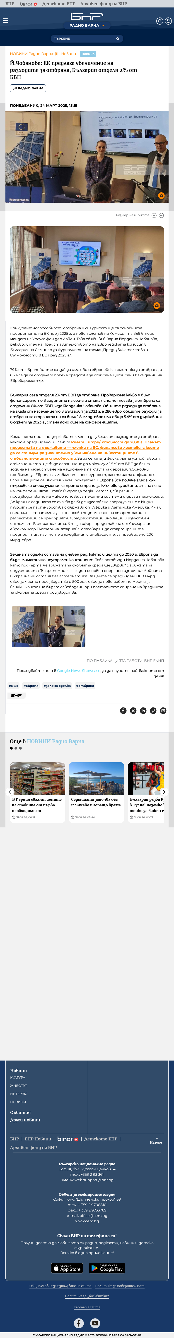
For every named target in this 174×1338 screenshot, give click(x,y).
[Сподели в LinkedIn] (143, 710)
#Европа (31, 686)
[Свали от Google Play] (107, 1268)
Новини (68, 54)
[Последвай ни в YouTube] (95, 1323)
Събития (20, 1112)
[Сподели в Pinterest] (153, 710)
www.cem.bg (87, 1221)
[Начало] (87, 16)
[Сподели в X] (133, 710)
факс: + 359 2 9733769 (87, 1210)
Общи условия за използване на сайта (60, 1286)
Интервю (18, 1094)
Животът (18, 1086)
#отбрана (85, 686)
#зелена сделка (57, 686)
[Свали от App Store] (67, 1268)
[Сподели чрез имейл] (163, 710)
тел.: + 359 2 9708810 (87, 1205)
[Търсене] (117, 38)
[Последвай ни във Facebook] (78, 1323)
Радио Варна (31, 88)
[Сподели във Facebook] (123, 710)
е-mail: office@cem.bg (87, 1216)
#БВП (13, 686)
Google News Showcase (78, 671)
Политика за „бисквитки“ (87, 1296)
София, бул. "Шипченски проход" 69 (87, 1199)
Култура (17, 1077)
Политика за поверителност (120, 1286)
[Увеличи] (154, 215)
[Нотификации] (160, 21)
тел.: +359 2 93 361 (87, 1174)
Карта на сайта (87, 1307)
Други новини (25, 1120)
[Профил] (168, 21)
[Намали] (161, 215)
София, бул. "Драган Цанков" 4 (87, 1169)
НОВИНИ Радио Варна (31, 54)
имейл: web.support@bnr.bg (87, 1180)
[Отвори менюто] (5, 20)
